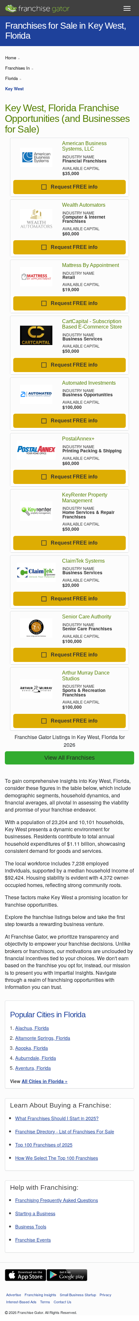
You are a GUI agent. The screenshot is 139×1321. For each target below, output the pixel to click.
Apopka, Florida (31, 1047)
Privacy (106, 1294)
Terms (45, 1301)
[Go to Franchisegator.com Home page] (37, 6)
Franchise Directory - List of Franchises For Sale (64, 1131)
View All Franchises (69, 757)
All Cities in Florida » (45, 1081)
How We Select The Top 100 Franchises (56, 1157)
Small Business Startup (78, 1294)
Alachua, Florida (32, 1027)
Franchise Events (33, 1239)
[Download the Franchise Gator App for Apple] (25, 1275)
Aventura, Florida (33, 1067)
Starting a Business (35, 1213)
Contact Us (62, 1301)
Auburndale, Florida (35, 1057)
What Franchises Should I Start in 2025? (57, 1118)
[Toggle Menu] (127, 8)
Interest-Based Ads (21, 1301)
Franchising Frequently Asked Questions (56, 1200)
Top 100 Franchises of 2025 (43, 1144)
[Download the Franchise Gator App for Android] (67, 1275)
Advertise (13, 1294)
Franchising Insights (40, 1294)
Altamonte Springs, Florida (42, 1037)
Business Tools (30, 1226)
